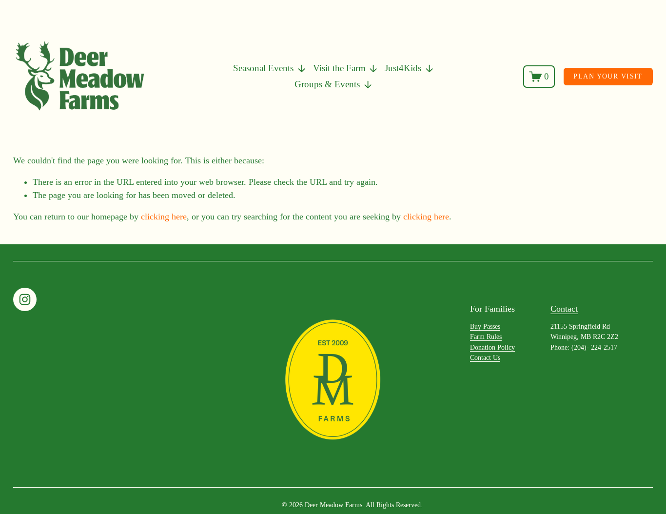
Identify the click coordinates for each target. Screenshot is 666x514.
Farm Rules (486, 336)
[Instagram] (25, 299)
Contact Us (485, 357)
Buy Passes (485, 326)
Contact (564, 309)
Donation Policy (492, 347)
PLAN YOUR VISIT (608, 76)
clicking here (164, 216)
